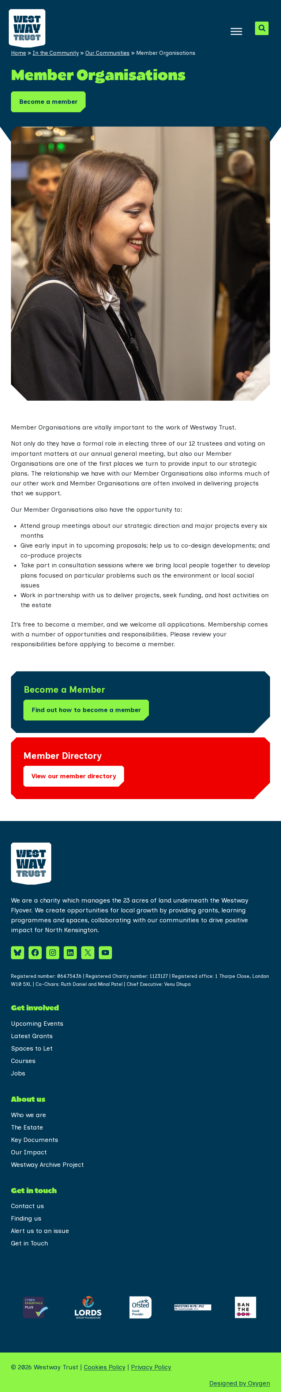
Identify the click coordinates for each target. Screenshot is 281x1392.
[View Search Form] (262, 28)
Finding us (26, 1218)
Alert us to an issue (40, 1230)
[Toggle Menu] (236, 31)
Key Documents (34, 1139)
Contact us (27, 1206)
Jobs (18, 1073)
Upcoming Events (37, 1023)
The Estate (27, 1127)
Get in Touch (29, 1243)
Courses (23, 1060)
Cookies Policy (104, 1367)
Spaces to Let (32, 1048)
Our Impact (29, 1152)
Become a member (48, 101)
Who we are (28, 1115)
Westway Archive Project (47, 1164)
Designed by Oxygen (239, 1383)
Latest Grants (32, 1036)
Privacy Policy (151, 1367)
